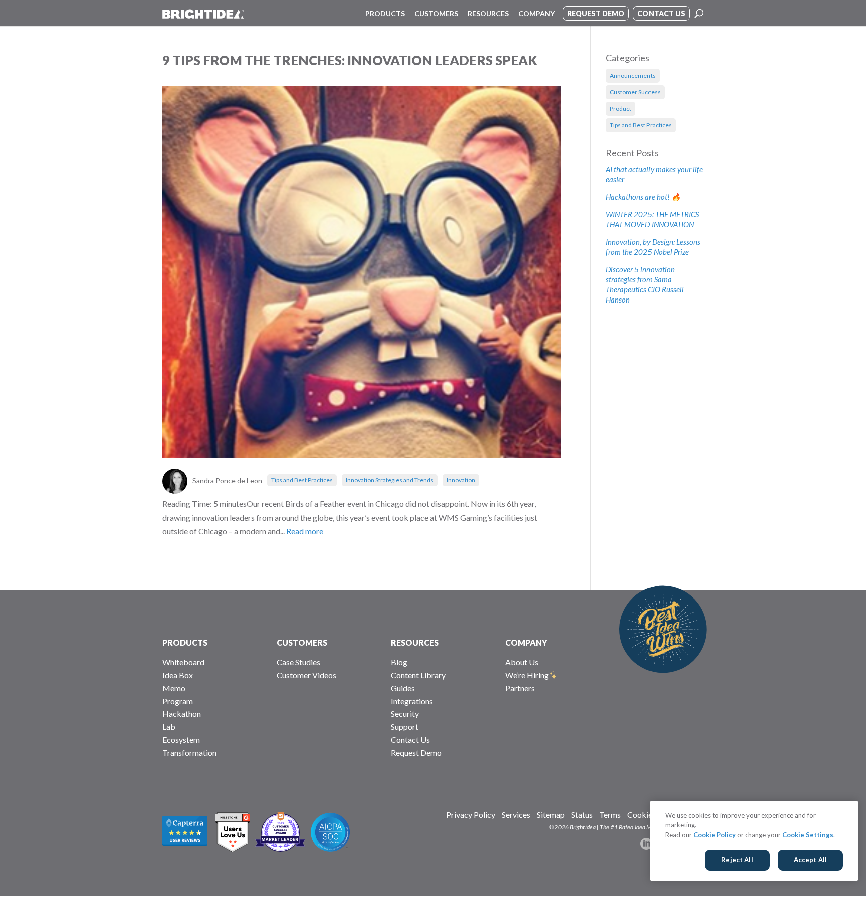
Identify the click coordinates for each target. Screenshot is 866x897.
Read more (304, 531)
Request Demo (416, 752)
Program (177, 701)
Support (404, 726)
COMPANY (526, 642)
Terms (610, 814)
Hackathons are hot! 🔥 (643, 196)
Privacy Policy (470, 814)
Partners (520, 688)
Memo (173, 688)
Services (516, 814)
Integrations (412, 701)
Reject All (737, 860)
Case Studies (298, 662)
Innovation (461, 480)
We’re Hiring (527, 675)
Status (582, 814)
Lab (168, 726)
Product (620, 108)
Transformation (189, 752)
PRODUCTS (184, 642)
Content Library (418, 675)
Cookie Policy (714, 835)
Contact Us (410, 739)
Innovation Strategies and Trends (390, 480)
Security (405, 713)
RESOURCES (415, 642)
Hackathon (181, 713)
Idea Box (177, 675)
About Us (521, 662)
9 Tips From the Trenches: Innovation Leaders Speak (349, 60)
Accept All (810, 860)
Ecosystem (181, 739)
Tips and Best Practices (302, 480)
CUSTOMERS (302, 642)
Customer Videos (306, 675)
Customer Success (635, 92)
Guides (403, 688)
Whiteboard (183, 662)
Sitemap (551, 814)
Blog (399, 662)
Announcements (633, 75)
